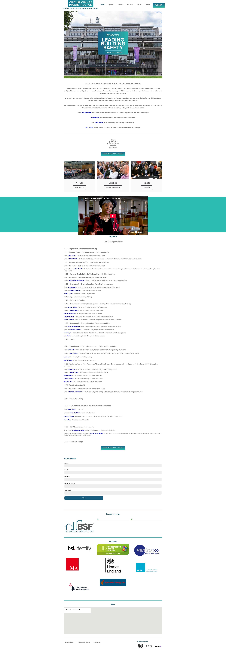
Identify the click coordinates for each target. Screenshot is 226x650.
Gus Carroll (89, 127)
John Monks (99, 122)
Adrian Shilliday (75, 290)
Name (66, 463)
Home (102, 4)
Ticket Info (146, 187)
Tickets (147, 4)
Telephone (67, 490)
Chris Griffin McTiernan (76, 280)
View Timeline (79, 187)
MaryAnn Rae (68, 382)
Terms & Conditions (84, 642)
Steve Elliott (95, 117)
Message (67, 477)
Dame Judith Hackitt (96, 433)
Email (66, 470)
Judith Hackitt (86, 112)
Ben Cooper (67, 357)
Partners (130, 4)
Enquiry (139, 4)
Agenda (120, 4)
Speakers (111, 4)
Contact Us (97, 642)
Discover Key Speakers (113, 187)
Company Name (69, 483)
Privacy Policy (69, 642)
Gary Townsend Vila (78, 430)
